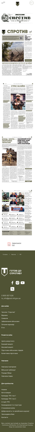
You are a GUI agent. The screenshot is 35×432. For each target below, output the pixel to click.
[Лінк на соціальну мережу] (12, 283)
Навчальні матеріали (8, 367)
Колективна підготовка (9, 353)
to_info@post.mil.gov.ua (10, 298)
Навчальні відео (7, 376)
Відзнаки (4, 315)
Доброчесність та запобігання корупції (15, 411)
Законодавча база (7, 414)
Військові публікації (8, 370)
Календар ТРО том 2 (8, 399)
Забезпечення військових (10, 321)
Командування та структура (11, 405)
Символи (4, 318)
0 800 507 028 (7, 295)
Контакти (4, 417)
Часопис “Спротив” (8, 312)
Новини (4, 389)
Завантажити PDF (16, 244)
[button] (3, 2)
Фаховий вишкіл (7, 347)
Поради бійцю (6, 373)
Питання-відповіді (7, 324)
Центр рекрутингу (7, 341)
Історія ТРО (5, 402)
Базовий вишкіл (7, 344)
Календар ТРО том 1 (8, 396)
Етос (3, 327)
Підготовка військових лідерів (12, 350)
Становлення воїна (8, 408)
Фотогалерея (6, 392)
